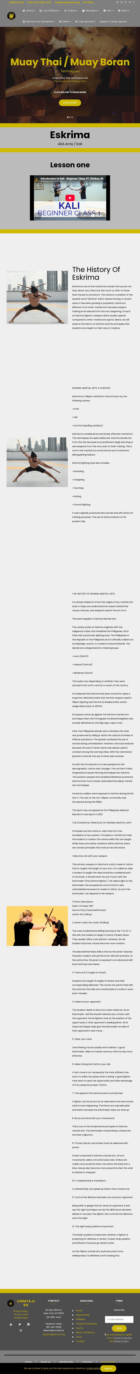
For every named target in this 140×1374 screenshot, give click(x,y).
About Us (45, 1361)
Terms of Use (21, 1314)
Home (78, 1310)
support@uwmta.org (53, 1334)
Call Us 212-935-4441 (39, 2)
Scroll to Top (108, 1361)
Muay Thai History (85, 1332)
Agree (108, 1368)
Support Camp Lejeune (113, 21)
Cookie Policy (21, 1317)
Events (79, 1328)
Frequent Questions (86, 1323)
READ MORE (70, 102)
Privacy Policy (20, 1311)
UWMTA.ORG (16, 2)
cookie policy (93, 1368)
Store (78, 1336)
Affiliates (80, 1319)
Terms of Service (123, 1337)
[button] (67, 117)
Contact (80, 1341)
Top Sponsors (87, 21)
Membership (82, 1314)
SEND (119, 1328)
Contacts (87, 1361)
